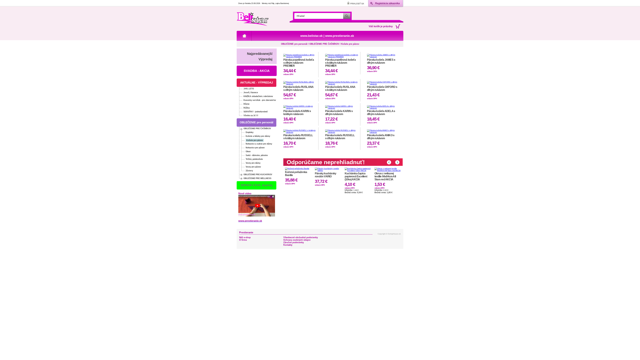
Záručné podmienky (293, 242)
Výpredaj (265, 59)
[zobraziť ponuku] (243, 87)
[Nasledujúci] (397, 162)
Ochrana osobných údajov (296, 240)
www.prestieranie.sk (339, 36)
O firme (243, 240)
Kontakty (287, 245)
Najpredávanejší (259, 54)
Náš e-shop (245, 237)
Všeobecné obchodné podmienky (300, 237)
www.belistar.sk (311, 36)
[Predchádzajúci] (389, 162)
